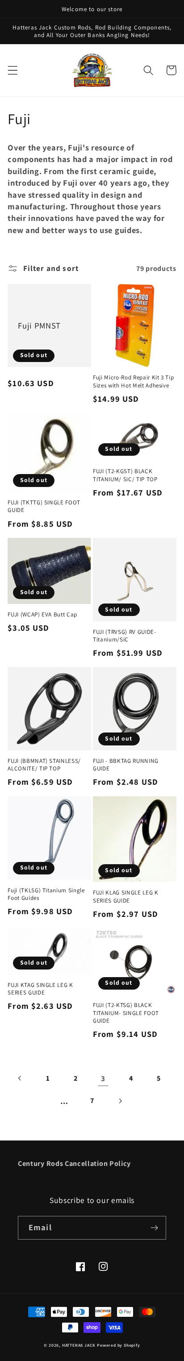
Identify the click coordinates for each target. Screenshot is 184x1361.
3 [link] (103, 1078)
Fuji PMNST (39, 325)
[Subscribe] (154, 1228)
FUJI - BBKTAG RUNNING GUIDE (126, 764)
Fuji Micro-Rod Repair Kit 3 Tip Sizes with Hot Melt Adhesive (133, 381)
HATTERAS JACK (79, 1345)
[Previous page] (20, 1078)
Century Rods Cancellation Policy (74, 1163)
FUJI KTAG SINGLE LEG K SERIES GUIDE (40, 988)
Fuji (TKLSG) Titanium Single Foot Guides (46, 894)
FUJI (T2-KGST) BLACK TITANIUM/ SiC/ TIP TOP (125, 475)
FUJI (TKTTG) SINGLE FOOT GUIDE (44, 506)
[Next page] (120, 1101)
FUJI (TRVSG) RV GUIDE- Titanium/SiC (124, 635)
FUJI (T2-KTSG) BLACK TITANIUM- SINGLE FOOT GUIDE (126, 1012)
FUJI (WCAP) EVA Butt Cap (42, 614)
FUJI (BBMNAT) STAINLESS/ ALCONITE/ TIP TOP (44, 764)
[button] (12, 70)
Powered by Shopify (118, 1345)
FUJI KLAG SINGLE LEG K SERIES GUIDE (126, 896)
